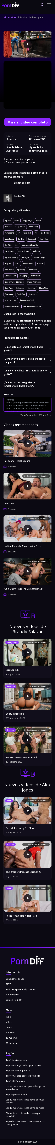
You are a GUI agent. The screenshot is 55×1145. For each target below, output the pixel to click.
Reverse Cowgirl (39, 257)
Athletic (40, 263)
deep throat (20, 226)
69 (19, 233)
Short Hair (44, 239)
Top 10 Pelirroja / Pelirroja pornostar (23, 1065)
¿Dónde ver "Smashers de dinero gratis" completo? (25, 360)
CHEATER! (9, 503)
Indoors (36, 251)
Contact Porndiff (13, 999)
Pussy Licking (23, 251)
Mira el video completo (27, 122)
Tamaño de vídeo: (29, 415)
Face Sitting (10, 251)
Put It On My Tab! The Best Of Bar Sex (23, 588)
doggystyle (27, 220)
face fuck (27, 233)
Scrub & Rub (12, 670)
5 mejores (11, 1032)
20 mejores (11, 1043)
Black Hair (45, 233)
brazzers (33, 294)
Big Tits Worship (11, 257)
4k (36, 233)
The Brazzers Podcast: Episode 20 (23, 872)
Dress (17, 263)
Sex (16, 245)
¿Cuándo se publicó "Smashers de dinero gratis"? (25, 372)
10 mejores (11, 1037)
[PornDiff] (10, 4)
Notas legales (12, 994)
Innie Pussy (9, 239)
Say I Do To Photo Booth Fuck (21, 757)
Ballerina (20, 288)
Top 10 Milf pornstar (15, 1081)
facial (38, 220)
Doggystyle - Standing (14, 282)
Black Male (43, 288)
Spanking (21, 269)
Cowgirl (25, 257)
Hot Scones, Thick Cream (17, 461)
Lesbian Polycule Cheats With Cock (22, 546)
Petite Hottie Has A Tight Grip (21, 915)
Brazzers (11, 139)
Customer (9, 294)
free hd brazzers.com (32, 306)
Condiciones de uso (15, 978)
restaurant (9, 233)
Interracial (33, 269)
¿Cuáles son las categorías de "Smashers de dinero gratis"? (19, 384)
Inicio (6, 17)
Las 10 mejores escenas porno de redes (25, 1107)
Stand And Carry (34, 282)
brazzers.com (10, 300)
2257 (8, 984)
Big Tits (21, 239)
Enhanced (32, 239)
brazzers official (27, 300)
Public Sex (21, 294)
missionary (33, 226)
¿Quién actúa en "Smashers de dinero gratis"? (23, 349)
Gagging (23, 276)
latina (17, 220)
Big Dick (8, 245)
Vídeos (14, 17)
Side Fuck (9, 288)
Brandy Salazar (22, 182)
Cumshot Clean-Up (30, 245)
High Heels (35, 276)
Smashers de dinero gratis (31, 17)
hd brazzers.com (12, 306)
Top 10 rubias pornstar (17, 1060)
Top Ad (8, 263)
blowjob (8, 226)
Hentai (9, 1027)
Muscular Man (10, 276)
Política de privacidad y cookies (20, 989)
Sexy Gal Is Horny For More (20, 828)
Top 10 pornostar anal (16, 1094)
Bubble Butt (28, 263)
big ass (8, 220)
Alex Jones (19, 196)
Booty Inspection (15, 713)
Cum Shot (31, 288)
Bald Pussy (9, 269)
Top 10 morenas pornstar (18, 1070)
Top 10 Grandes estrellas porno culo (23, 1075)
